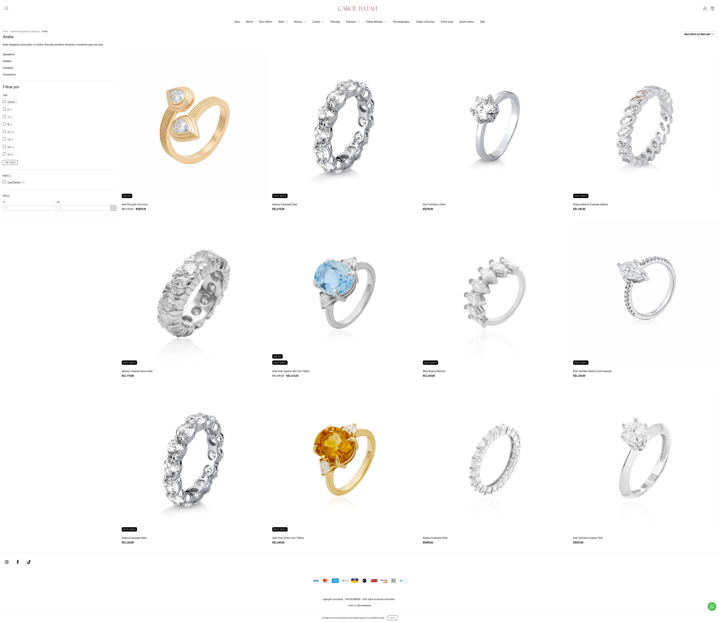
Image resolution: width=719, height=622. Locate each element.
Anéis (281, 21)
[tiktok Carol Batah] (29, 562)
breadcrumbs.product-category (25, 31)
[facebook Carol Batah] (18, 562)
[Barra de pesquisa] (6, 8)
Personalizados (401, 21)
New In (249, 21)
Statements (9, 74)
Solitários (8, 68)
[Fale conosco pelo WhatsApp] (712, 606)
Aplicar (113, 208)
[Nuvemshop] (359, 606)
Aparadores (9, 54)
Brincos (298, 21)
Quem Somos (466, 21)
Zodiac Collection (425, 21)
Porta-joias (447, 21)
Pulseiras (351, 21)
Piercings (335, 21)
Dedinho (7, 61)
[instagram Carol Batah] (7, 562)
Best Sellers (265, 21)
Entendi (392, 618)
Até (58, 201)
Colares (316, 21)
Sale (482, 21)
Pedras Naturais (374, 21)
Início (237, 21)
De (4, 201)
